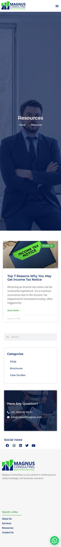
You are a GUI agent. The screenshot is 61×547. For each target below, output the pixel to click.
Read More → (14, 310)
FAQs (13, 361)
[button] (57, 6)
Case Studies (17, 375)
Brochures (16, 368)
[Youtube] (33, 445)
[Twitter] (27, 445)
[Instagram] (14, 445)
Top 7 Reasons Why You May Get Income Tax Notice (29, 277)
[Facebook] (7, 445)
